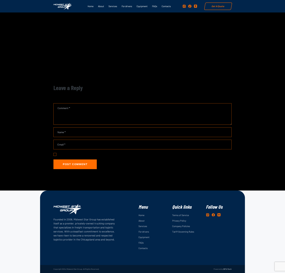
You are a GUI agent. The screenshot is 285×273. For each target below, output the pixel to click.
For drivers (143, 231)
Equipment (143, 237)
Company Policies (181, 226)
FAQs (141, 242)
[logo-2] (62, 6)
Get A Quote (218, 6)
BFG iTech (227, 269)
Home (141, 215)
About (141, 220)
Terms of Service (180, 215)
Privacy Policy (179, 220)
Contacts (143, 248)
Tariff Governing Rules (183, 231)
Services (142, 226)
